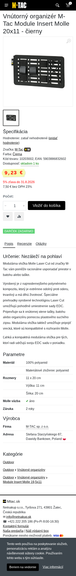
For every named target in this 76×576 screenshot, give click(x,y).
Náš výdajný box (37, 531)
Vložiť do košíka (46, 205)
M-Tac (19, 149)
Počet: (8, 196)
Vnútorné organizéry (31, 469)
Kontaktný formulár (16, 526)
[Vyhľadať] (57, 5)
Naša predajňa (13, 531)
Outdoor (8, 462)
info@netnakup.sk (18, 516)
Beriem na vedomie (22, 567)
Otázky (41, 244)
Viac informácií (53, 567)
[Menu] (6, 5)
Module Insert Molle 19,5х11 (22, 482)
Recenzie (24, 244)
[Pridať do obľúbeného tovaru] (8, 216)
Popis (8, 244)
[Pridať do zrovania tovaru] (19, 216)
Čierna (17, 154)
